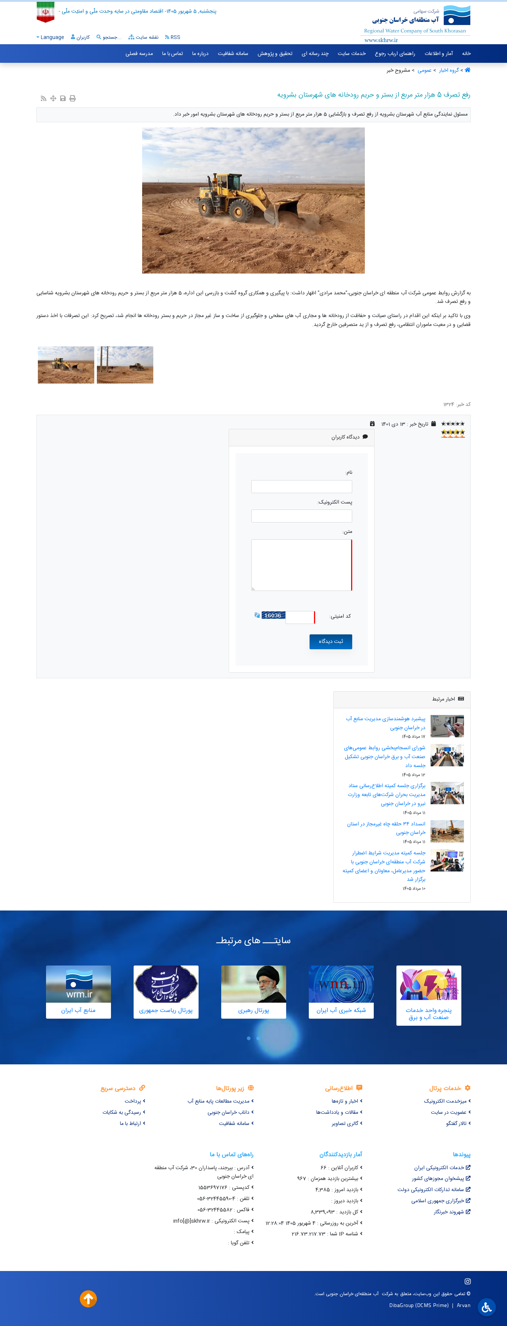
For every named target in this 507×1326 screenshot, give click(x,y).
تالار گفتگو (456, 1123)
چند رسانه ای (315, 53)
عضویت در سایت (449, 1112)
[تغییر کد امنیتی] (257, 615)
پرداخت (133, 1101)
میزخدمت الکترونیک (445, 1101)
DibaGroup (401, 1305)
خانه (466, 53)
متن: (347, 532)
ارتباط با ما (130, 1123)
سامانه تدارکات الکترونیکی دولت (431, 1190)
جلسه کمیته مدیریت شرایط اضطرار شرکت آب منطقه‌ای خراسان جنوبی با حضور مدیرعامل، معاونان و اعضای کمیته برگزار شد (384, 866)
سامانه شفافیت (233, 53)
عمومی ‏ (424, 70)
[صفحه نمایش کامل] (53, 99)
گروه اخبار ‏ (448, 70)
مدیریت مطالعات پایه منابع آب (218, 1101)
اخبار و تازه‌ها (345, 1101)
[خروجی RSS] (43, 99)
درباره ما (200, 53)
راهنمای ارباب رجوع (395, 53)
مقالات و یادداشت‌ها (337, 1112)
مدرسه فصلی (139, 53)
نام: (348, 473)
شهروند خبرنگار (449, 1212)
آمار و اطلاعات (439, 53)
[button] (258, 1038)
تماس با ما (172, 53)
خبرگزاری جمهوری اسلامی (437, 1201)
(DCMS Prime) (432, 1305)
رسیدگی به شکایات (121, 1112)
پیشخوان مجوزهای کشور (438, 1178)
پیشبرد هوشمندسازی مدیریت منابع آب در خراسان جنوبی (385, 723)
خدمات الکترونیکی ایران (439, 1168)
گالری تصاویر (345, 1123)
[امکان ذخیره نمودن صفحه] (63, 99)
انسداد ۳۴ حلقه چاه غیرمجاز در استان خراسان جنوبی (386, 829)
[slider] (453, 423)
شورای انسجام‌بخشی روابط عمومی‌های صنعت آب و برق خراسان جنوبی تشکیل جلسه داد (384, 757)
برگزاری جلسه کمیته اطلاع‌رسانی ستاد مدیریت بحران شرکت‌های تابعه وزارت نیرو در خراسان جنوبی (386, 795)
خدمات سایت (352, 53)
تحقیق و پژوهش (275, 53)
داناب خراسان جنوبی (228, 1112)
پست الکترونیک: (334, 502)
